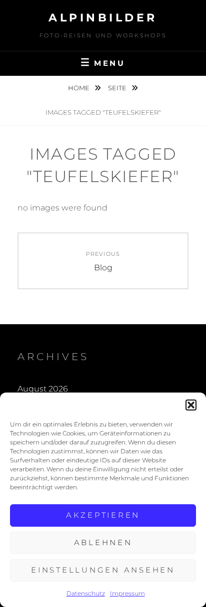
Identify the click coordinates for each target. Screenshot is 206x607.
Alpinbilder (103, 17)
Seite (118, 88)
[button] (191, 405)
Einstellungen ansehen (103, 570)
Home (79, 88)
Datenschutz (85, 593)
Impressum (127, 593)
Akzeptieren (103, 515)
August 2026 (43, 389)
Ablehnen (103, 542)
